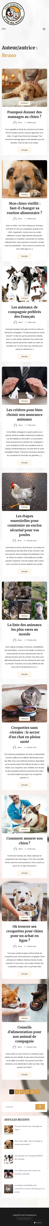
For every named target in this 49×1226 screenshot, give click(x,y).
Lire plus (24, 150)
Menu (4, 29)
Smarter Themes (27, 1219)
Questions (24, 103)
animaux (24, 194)
